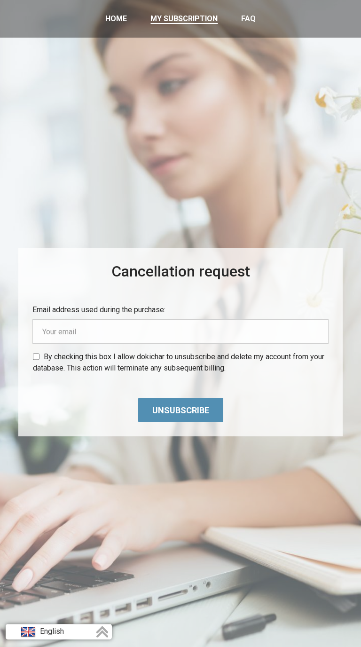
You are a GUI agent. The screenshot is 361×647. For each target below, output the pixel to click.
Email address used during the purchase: (98, 309)
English (51, 631)
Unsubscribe (180, 410)
